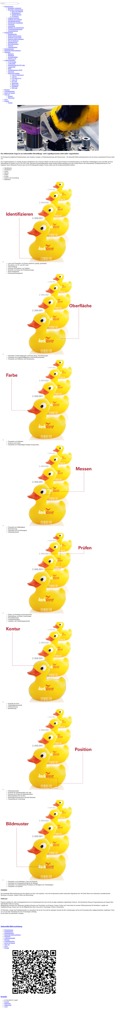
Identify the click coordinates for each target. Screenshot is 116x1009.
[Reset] (18, 3)
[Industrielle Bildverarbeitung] (7, 923)
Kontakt (4, 997)
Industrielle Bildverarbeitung (11, 926)
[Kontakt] (34, 993)
